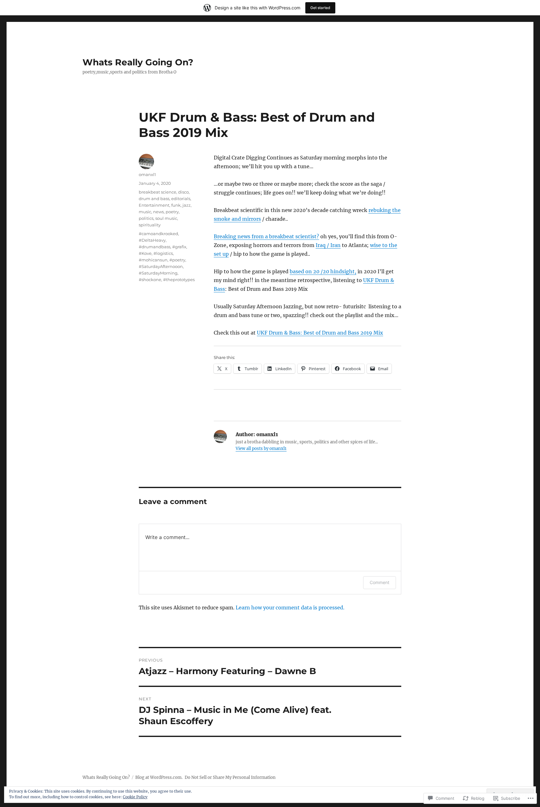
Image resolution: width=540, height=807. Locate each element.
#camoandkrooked (158, 233)
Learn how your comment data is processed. (290, 607)
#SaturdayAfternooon (161, 266)
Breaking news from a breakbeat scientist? (266, 236)
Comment (379, 582)
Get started (320, 7)
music (145, 211)
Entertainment (154, 205)
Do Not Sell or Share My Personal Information (230, 777)
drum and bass (154, 198)
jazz (186, 205)
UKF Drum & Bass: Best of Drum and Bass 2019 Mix (320, 333)
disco (183, 191)
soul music (166, 218)
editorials (180, 198)
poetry (172, 211)
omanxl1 (147, 174)
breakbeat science (157, 191)
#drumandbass (154, 246)
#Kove (145, 253)
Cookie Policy (135, 796)
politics (146, 218)
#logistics (163, 253)
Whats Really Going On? (137, 62)
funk (176, 205)
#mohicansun (153, 259)
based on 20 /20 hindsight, (323, 271)
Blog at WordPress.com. (158, 777)
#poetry (177, 259)
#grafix (179, 246)
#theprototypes (179, 279)
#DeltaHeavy (152, 240)
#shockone (150, 279)
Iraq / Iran (328, 245)
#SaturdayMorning (158, 272)
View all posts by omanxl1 (261, 448)
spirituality (150, 224)
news (158, 211)
